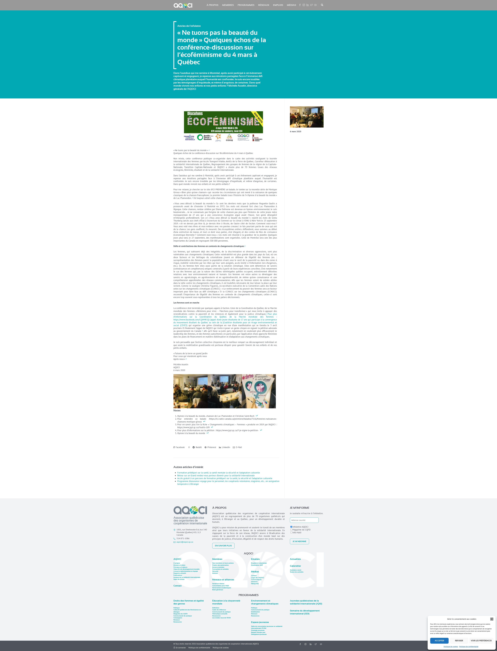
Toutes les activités (296, 572)
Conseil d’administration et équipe (185, 571)
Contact (177, 585)
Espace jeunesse (260, 622)
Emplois (278, 5)
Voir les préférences (481, 641)
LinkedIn (225, 447)
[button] (492, 619)
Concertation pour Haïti (220, 586)
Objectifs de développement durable (186, 569)
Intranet (215, 573)
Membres (228, 5)
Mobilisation (255, 612)
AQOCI (177, 559)
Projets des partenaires (220, 565)
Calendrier (295, 566)
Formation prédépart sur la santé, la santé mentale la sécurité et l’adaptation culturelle (218, 472)
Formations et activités (220, 569)
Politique (176, 608)
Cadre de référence (219, 610)
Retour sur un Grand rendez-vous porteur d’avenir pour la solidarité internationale (216, 475)
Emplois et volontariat (259, 563)
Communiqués (256, 580)
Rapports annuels (179, 573)
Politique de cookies (451, 646)
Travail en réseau (218, 584)
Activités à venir (295, 570)
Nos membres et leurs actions (223, 563)
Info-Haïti (297, 532)
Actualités (295, 559)
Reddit (198, 447)
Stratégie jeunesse (258, 630)
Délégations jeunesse (259, 634)
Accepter (439, 641)
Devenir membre (218, 567)
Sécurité (215, 571)
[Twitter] (315, 644)
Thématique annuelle (219, 614)
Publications (177, 575)
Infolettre (254, 582)
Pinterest (211, 447)
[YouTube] (321, 644)
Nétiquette (255, 584)
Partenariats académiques (221, 588)
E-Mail (238, 447)
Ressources (177, 622)
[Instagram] (305, 644)
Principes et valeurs (180, 567)
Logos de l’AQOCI (257, 578)
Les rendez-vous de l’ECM (221, 618)
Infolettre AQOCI (300, 526)
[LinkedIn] (310, 644)
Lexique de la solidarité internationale (186, 577)
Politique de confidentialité (468, 646)
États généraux (217, 590)
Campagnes (177, 618)
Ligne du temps (178, 579)
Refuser (459, 641)
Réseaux (263, 5)
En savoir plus (223, 546)
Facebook (180, 447)
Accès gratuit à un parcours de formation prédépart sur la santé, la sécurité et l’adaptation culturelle (224, 478)
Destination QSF (257, 565)
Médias (291, 5)
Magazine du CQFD (301, 529)
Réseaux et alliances (223, 579)
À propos (212, 5)
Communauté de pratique (182, 616)
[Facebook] (300, 644)
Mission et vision (179, 565)
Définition (215, 608)
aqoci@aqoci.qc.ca (185, 542)
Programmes (246, 5)
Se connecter (180, 647)
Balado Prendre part (258, 632)
